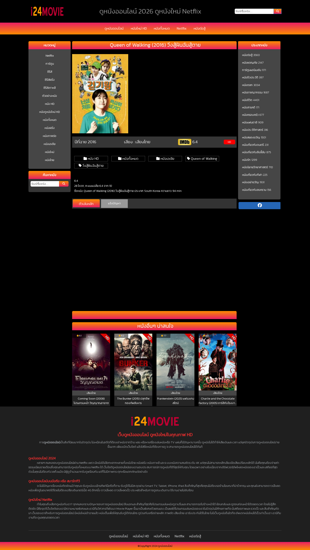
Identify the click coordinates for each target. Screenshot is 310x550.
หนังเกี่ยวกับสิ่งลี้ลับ (254, 152)
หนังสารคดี (248, 107)
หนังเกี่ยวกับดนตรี (253, 144)
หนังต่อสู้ (199, 28)
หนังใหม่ (49, 152)
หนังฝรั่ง (49, 128)
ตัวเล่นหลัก (86, 204)
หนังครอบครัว (250, 114)
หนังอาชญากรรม (252, 92)
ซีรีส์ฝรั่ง (50, 79)
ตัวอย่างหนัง (49, 95)
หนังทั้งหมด (162, 28)
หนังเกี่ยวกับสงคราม (254, 189)
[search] (278, 11)
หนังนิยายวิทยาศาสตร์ (255, 167)
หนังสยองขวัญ (251, 137)
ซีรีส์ (49, 71)
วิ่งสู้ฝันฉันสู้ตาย (93, 165)
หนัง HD (49, 103)
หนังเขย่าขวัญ (250, 182)
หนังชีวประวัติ (250, 77)
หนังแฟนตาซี (249, 122)
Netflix (181, 28)
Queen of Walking (203, 158)
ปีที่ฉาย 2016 (85, 142)
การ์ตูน (50, 63)
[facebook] (259, 205)
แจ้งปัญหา (114, 203)
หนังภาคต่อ (49, 136)
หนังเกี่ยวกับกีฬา (252, 174)
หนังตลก (247, 85)
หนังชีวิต (247, 100)
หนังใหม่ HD (139, 28)
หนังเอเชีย (49, 144)
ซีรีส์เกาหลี (49, 87)
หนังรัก (246, 159)
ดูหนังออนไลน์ (114, 28)
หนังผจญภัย (249, 62)
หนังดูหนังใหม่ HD (49, 112)
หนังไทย (49, 160)
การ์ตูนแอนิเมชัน (251, 70)
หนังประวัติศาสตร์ (252, 129)
